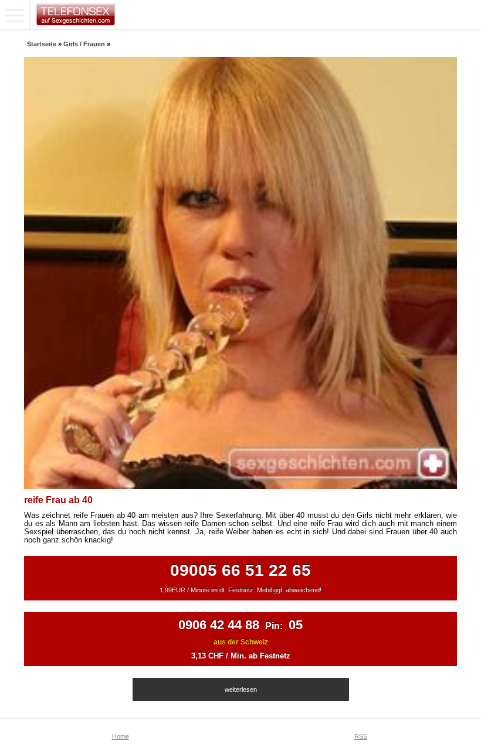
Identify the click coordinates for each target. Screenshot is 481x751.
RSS (360, 736)
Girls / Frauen (84, 43)
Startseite (41, 43)
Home (120, 736)
